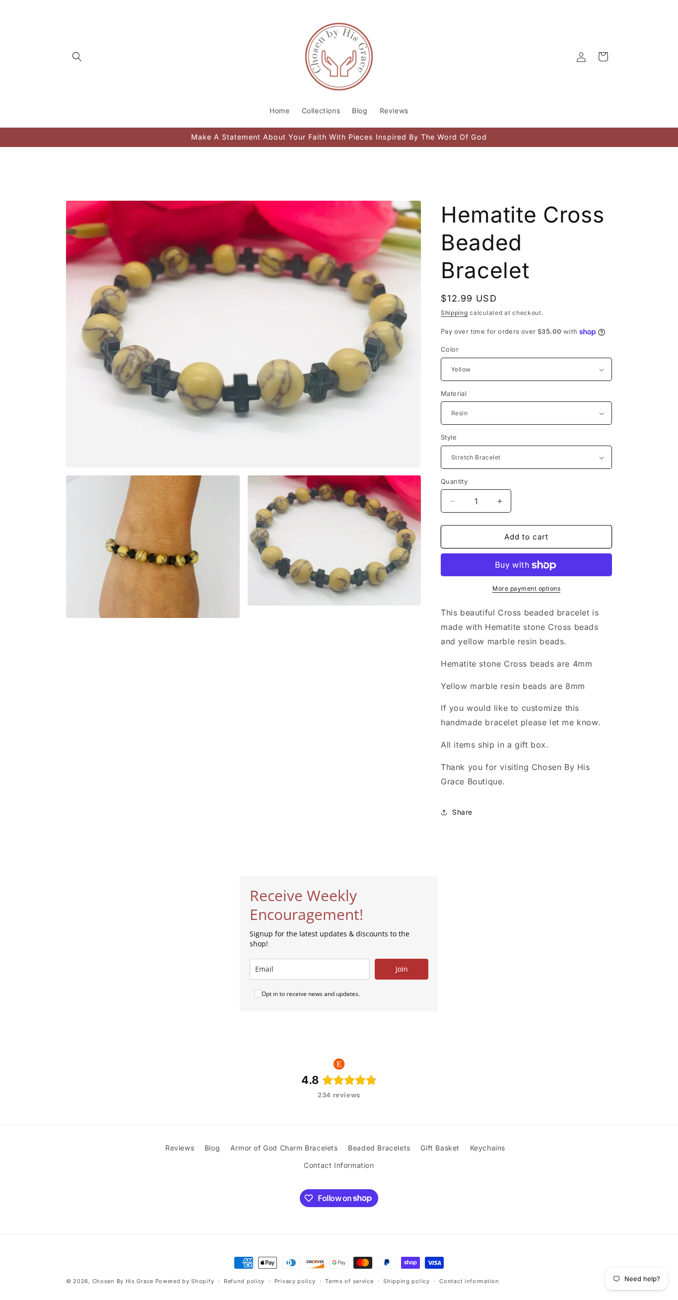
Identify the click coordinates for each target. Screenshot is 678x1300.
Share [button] (462, 812)
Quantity (454, 481)
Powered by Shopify (184, 1281)
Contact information (469, 1280)
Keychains (487, 1148)
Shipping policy (406, 1280)
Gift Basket (440, 1148)
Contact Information (339, 1165)
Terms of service (349, 1280)
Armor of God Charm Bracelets (284, 1148)
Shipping (454, 312)
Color (450, 350)
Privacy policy (295, 1280)
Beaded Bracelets (379, 1148)
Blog (212, 1148)
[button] (77, 57)
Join (402, 969)
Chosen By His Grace (122, 1281)
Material (454, 393)
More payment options (526, 589)
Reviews (179, 1148)
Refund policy (244, 1280)
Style (449, 438)
